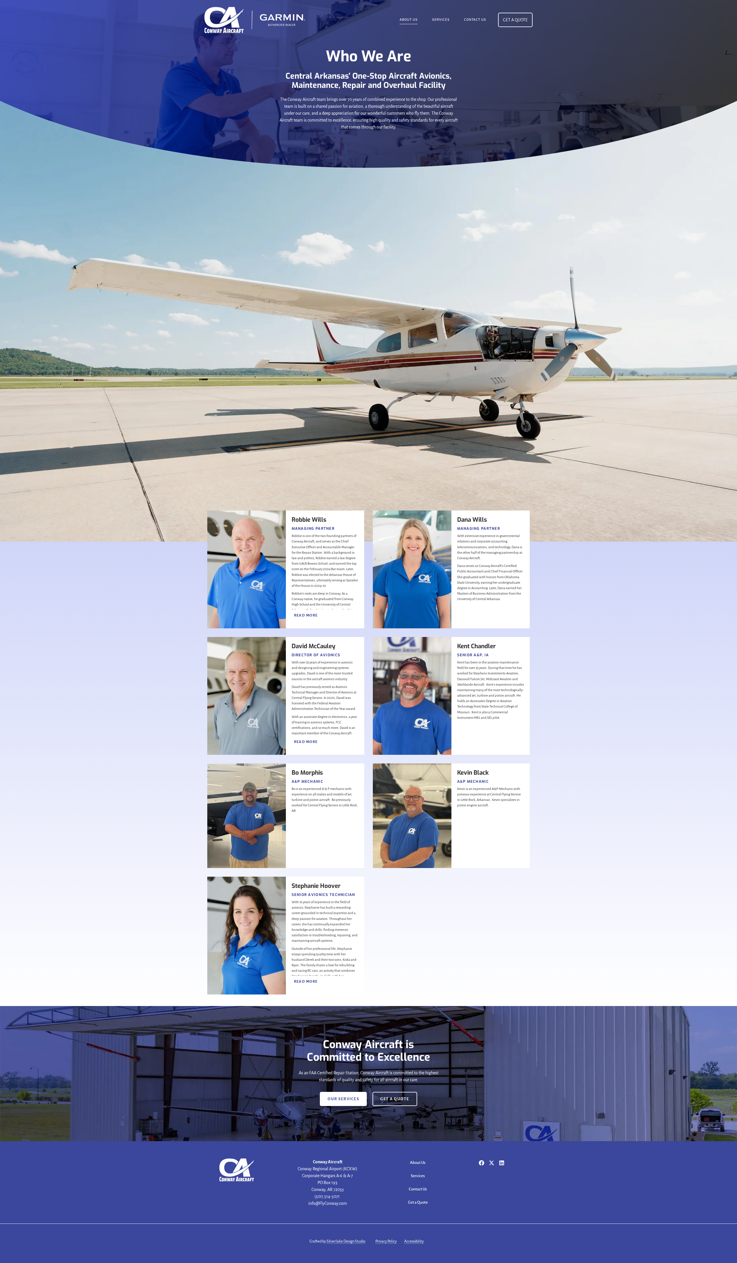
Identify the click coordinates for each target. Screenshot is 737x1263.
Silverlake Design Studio (345, 1241)
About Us (409, 20)
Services (441, 20)
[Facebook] (481, 1163)
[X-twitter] (491, 1163)
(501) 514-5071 (327, 1196)
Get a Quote (418, 1202)
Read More (306, 615)
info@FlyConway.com (327, 1203)
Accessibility (414, 1241)
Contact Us (475, 20)
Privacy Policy (386, 1241)
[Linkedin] (501, 1163)
